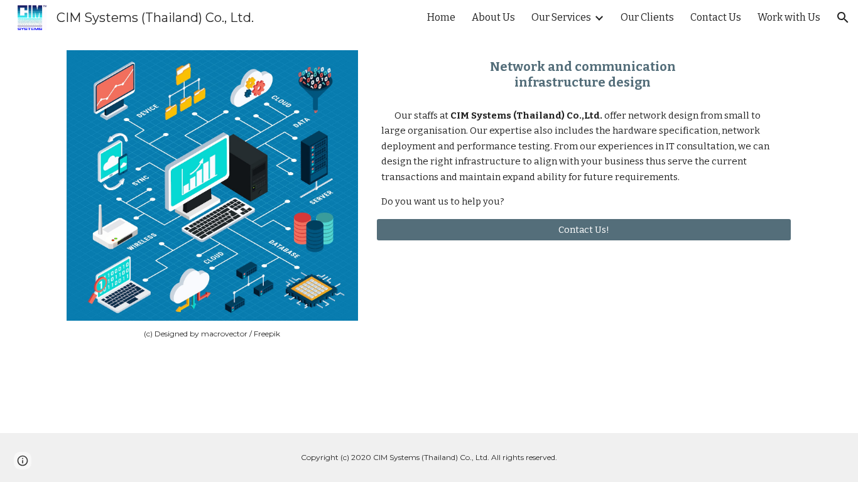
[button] (843, 18)
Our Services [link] (561, 17)
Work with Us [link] (789, 17)
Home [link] (441, 17)
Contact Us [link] (715, 17)
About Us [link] (493, 17)
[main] (212, 334)
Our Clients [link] (647, 17)
